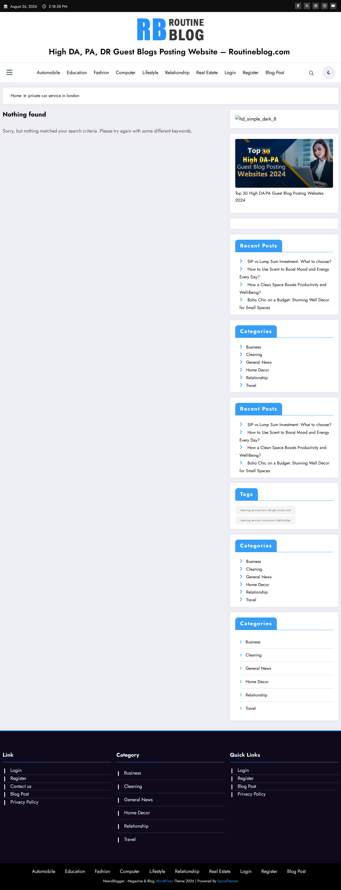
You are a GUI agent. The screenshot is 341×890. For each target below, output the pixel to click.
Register (251, 72)
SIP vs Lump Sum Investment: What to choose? (289, 261)
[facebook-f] (298, 6)
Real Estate (207, 72)
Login (230, 72)
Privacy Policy (24, 802)
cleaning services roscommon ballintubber (265, 520)
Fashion (101, 72)
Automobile (48, 72)
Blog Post (275, 72)
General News (258, 362)
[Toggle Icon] (9, 73)
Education (77, 72)
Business (253, 347)
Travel (251, 385)
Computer (126, 72)
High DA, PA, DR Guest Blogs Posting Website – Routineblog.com (169, 51)
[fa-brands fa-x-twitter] (307, 6)
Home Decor (257, 370)
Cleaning (254, 354)
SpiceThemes (227, 881)
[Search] (311, 73)
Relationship (177, 72)
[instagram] (324, 6)
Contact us (20, 786)
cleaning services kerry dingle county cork (265, 510)
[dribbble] (315, 6)
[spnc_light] (328, 72)
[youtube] (333, 6)
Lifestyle (150, 72)
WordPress (164, 881)
